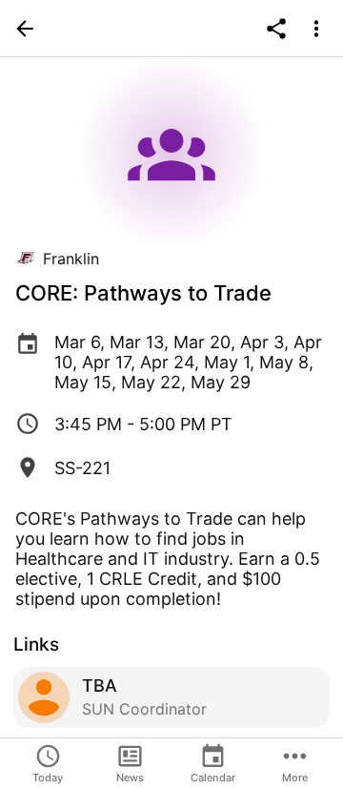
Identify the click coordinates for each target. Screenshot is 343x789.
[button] (25, 29)
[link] (171, 697)
